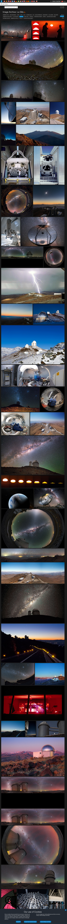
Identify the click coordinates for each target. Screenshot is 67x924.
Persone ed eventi (38, 16)
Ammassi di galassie (7, 16)
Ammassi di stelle (14, 18)
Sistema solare (6, 18)
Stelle (21, 18)
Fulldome (51, 14)
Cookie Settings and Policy (45, 921)
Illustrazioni (16, 16)
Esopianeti (45, 14)
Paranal (31, 16)
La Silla (21, 16)
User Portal (58, 1)
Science (53, 1)
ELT (33, 14)
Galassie (56, 14)
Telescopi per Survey (28, 18)
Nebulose (26, 16)
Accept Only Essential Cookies (30, 921)
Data (63, 17)
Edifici (44, 16)
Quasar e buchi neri (51, 16)
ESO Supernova (38, 14)
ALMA (18, 14)
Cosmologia (29, 14)
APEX (21, 14)
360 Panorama (13, 14)
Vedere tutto (6, 14)
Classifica (62, 16)
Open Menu (5, 4)
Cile (24, 14)
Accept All (18, 921)
